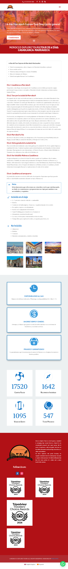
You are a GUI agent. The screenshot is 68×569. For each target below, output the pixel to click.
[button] (63, 564)
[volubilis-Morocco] (34, 268)
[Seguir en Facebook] (17, 473)
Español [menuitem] (41, 564)
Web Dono (54, 558)
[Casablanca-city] (15, 253)
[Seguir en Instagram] (21, 473)
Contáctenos (14, 37)
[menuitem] (29, 564)
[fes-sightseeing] (34, 253)
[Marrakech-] (53, 253)
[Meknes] (15, 268)
